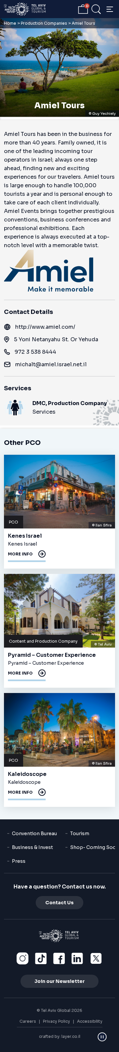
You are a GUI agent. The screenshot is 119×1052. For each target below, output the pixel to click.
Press (18, 861)
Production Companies (44, 23)
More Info (20, 554)
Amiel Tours (59, 105)
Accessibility (89, 1021)
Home (10, 23)
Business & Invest (32, 847)
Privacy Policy (56, 1021)
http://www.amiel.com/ (45, 326)
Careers (28, 1021)
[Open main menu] (109, 9)
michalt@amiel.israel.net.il (51, 364)
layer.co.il (70, 1036)
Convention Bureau (34, 833)
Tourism (79, 833)
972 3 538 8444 (35, 351)
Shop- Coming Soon (94, 847)
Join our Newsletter (59, 981)
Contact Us (59, 903)
